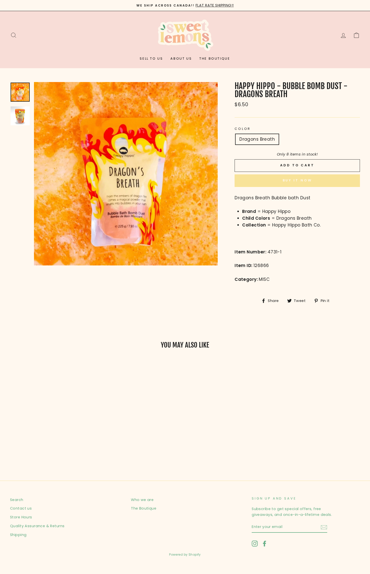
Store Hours (21, 517)
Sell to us (151, 58)
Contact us (21, 508)
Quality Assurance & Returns (37, 525)
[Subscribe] (324, 527)
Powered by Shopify (185, 554)
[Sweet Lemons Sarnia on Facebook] (265, 543)
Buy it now (297, 180)
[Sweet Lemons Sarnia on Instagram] (255, 543)
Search (16, 499)
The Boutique (214, 58)
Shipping (18, 534)
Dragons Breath (257, 139)
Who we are (142, 499)
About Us (181, 58)
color (243, 129)
